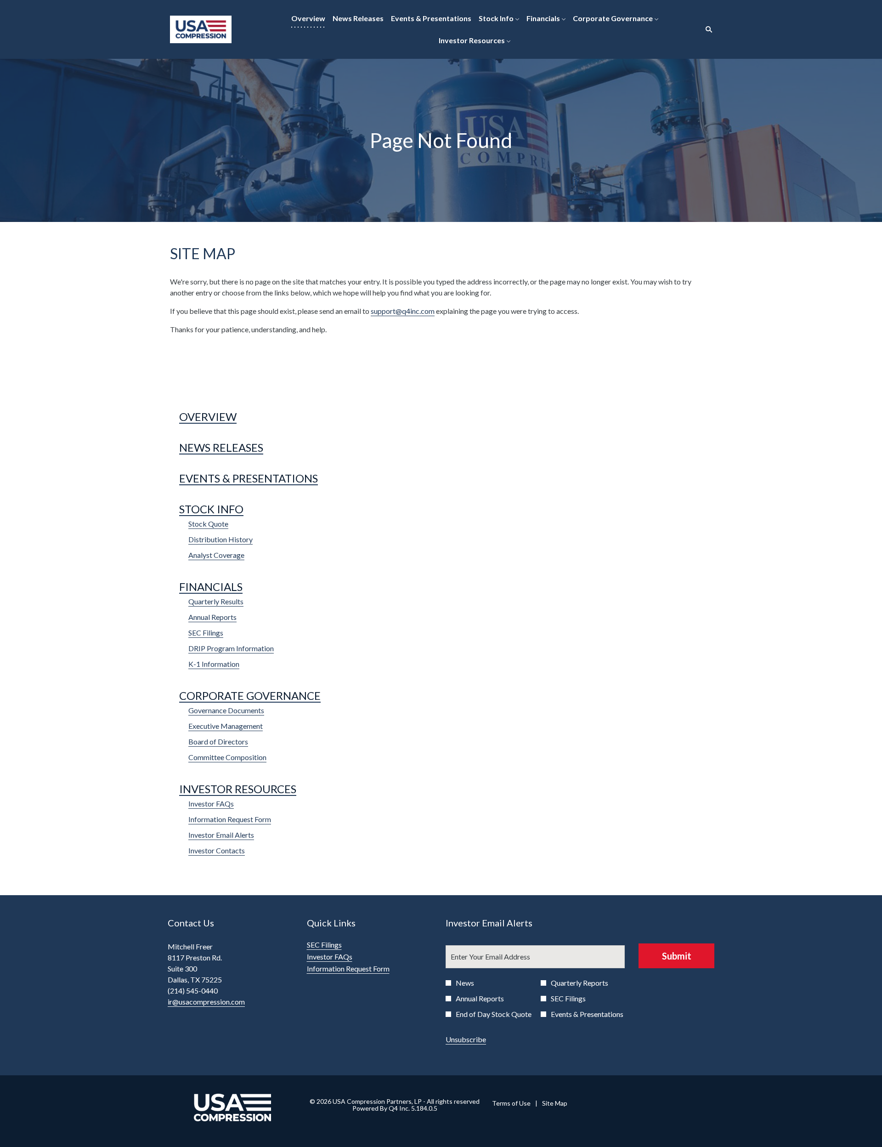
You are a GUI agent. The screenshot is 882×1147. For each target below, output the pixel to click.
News (465, 982)
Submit (676, 955)
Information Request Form (229, 819)
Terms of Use (511, 1103)
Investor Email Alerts (221, 834)
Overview (208, 416)
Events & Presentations (248, 478)
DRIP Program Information (231, 648)
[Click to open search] (706, 29)
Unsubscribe (466, 1039)
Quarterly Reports (579, 982)
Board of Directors (218, 741)
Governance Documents (226, 710)
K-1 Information (213, 663)
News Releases (221, 447)
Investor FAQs (211, 803)
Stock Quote (208, 523)
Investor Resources (237, 788)
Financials (211, 586)
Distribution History (220, 539)
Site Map (554, 1103)
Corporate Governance (250, 695)
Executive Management (225, 725)
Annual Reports (212, 617)
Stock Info (211, 509)
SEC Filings (205, 632)
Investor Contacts (216, 850)
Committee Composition (227, 757)
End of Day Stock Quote (493, 1014)
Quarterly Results (215, 601)
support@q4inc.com (403, 311)
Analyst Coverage (216, 555)
